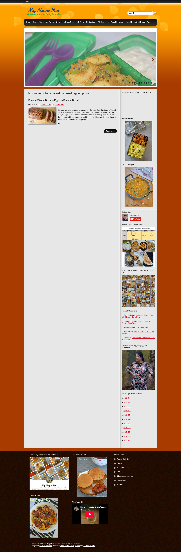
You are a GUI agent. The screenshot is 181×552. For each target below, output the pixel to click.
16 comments (59, 105)
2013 (127, 440)
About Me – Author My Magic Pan (138, 22)
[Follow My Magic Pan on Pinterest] (49, 490)
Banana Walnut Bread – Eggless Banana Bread (53, 100)
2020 (127, 411)
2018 (127, 419)
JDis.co (77, 546)
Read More (110, 131)
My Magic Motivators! (115, 22)
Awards (120, 485)
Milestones (101, 22)
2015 (127, 432)
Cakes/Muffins (46, 105)
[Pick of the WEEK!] (92, 477)
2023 (126, 398)
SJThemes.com (89, 546)
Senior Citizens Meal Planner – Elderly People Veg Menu (53, 22)
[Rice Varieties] (138, 141)
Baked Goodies (122, 480)
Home (28, 2)
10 (151, 83)
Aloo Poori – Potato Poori (139, 327)
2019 (127, 415)
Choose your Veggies (125, 476)
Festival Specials (123, 468)
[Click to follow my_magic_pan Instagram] (138, 370)
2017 (127, 424)
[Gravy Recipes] (138, 187)
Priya (126, 327)
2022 (126, 402)
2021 (127, 407)
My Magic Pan (49, 544)
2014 (127, 436)
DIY (118, 472)
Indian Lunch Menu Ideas (35, 28)
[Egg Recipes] (44, 537)
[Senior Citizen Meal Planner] (138, 247)
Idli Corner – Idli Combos (86, 22)
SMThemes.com (46, 546)
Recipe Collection (123, 459)
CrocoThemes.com (67, 546)
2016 (127, 428)
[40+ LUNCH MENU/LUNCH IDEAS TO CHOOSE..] (138, 306)
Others (119, 463)
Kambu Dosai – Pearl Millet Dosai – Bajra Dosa (138, 316)
